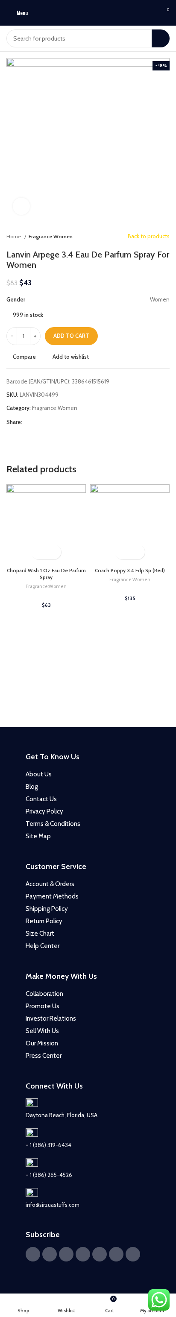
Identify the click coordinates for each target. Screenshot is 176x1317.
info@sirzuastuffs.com (52, 1204)
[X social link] (39, 422)
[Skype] (133, 1254)
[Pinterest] (83, 1254)
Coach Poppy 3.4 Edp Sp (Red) (130, 571)
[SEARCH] (161, 38)
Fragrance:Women (51, 236)
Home (14, 236)
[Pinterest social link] (49, 422)
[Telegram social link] (68, 422)
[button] (38, 551)
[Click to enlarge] (21, 206)
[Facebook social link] (29, 422)
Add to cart (71, 335)
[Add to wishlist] (53, 551)
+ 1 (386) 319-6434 (48, 1144)
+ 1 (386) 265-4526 (49, 1174)
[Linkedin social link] (59, 422)
